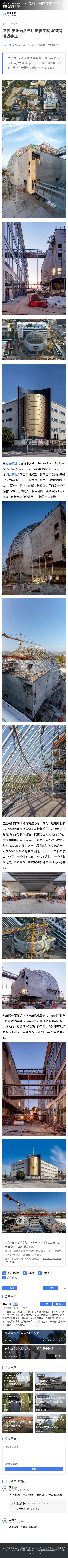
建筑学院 (6, 44)
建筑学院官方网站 (49, 1242)
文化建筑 (12, 1277)
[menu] (62, 14)
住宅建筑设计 (10, 1397)
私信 (61, 1304)
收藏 (50, 1287)
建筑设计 (41, 44)
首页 (4, 24)
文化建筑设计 (54, 44)
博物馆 (15, 474)
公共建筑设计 (10, 1376)
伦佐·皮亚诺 (12, 463)
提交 (34, 1469)
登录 (7, 1464)
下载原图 (9, 1287)
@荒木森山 (22, 1508)
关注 (48, 1304)
